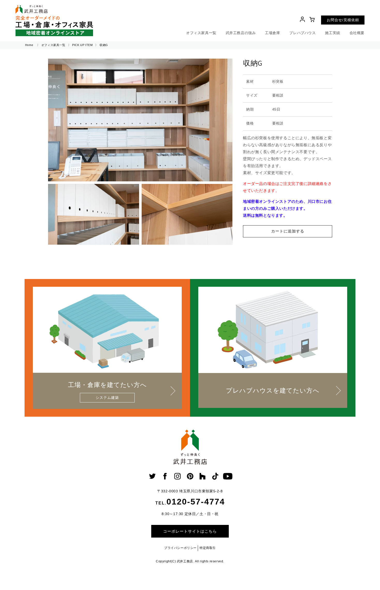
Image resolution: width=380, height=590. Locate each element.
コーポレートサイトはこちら (190, 531)
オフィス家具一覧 (201, 33)
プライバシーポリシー (180, 548)
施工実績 (332, 33)
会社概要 (356, 33)
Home (29, 44)
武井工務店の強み (241, 33)
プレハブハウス (302, 33)
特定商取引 (208, 548)
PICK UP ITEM (82, 44)
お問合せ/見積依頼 (343, 20)
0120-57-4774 (195, 501)
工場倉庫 (272, 33)
